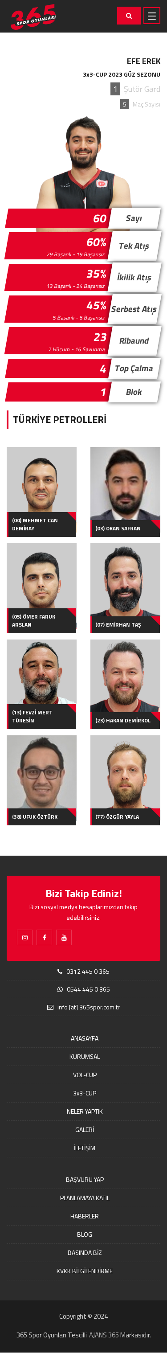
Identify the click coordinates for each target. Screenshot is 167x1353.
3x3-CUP (84, 1093)
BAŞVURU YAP (85, 1179)
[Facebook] (44, 937)
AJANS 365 (104, 1335)
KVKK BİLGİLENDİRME (85, 1270)
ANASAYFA (84, 1038)
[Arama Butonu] (129, 16)
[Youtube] (64, 937)
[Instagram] (25, 937)
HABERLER (84, 1216)
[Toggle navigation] (151, 15)
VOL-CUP (85, 1074)
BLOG (84, 1234)
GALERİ (84, 1129)
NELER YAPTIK (85, 1111)
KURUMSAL (84, 1056)
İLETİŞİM (84, 1147)
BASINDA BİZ (85, 1252)
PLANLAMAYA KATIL (85, 1197)
